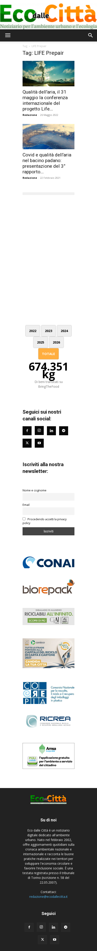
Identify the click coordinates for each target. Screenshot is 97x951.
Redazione (30, 115)
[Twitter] (27, 443)
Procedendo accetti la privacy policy (45, 521)
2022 (32, 331)
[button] (7, 35)
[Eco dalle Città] (48, 14)
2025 (40, 342)
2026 (56, 342)
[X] (42, 939)
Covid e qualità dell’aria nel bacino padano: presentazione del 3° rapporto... (47, 163)
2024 (64, 331)
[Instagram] (39, 430)
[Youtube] (39, 443)
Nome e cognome (34, 490)
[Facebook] (27, 430)
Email (26, 505)
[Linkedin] (51, 430)
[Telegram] (63, 430)
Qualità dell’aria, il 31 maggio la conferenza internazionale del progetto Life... (45, 100)
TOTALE (48, 354)
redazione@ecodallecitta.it (48, 896)
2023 (48, 331)
